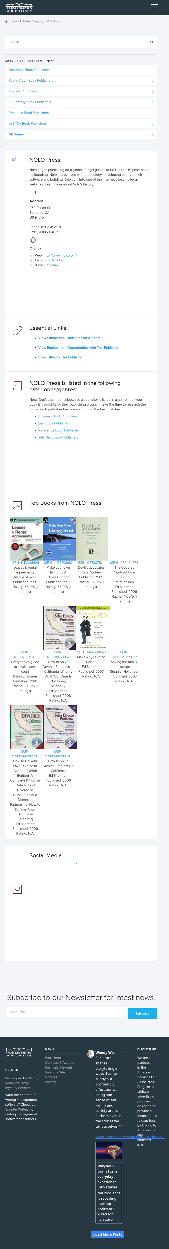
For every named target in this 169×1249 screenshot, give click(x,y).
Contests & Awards (59, 1063)
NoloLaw (58, 260)
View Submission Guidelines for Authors (69, 338)
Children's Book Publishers (29, 70)
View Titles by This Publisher (60, 357)
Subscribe (142, 1013)
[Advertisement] (81, 299)
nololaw (52, 265)
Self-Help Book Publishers (58, 437)
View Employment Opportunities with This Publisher (78, 348)
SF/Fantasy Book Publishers (30, 102)
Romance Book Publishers (29, 113)
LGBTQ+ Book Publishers (28, 124)
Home (13, 21)
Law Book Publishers (54, 423)
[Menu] (154, 7)
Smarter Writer (16, 1109)
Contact (51, 1077)
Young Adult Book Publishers (31, 81)
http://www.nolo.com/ (60, 255)
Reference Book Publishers (59, 430)
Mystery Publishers (23, 91)
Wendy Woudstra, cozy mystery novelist (21, 1083)
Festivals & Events (59, 1068)
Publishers (53, 1058)
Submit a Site (55, 1072)
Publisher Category (31, 21)
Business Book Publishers (57, 416)
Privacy (50, 1082)
